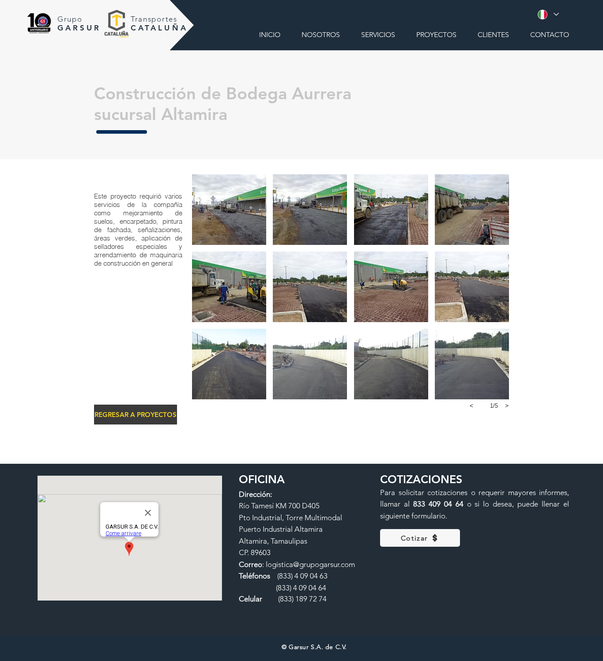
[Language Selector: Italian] (547, 14)
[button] (229, 209)
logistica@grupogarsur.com (310, 564)
